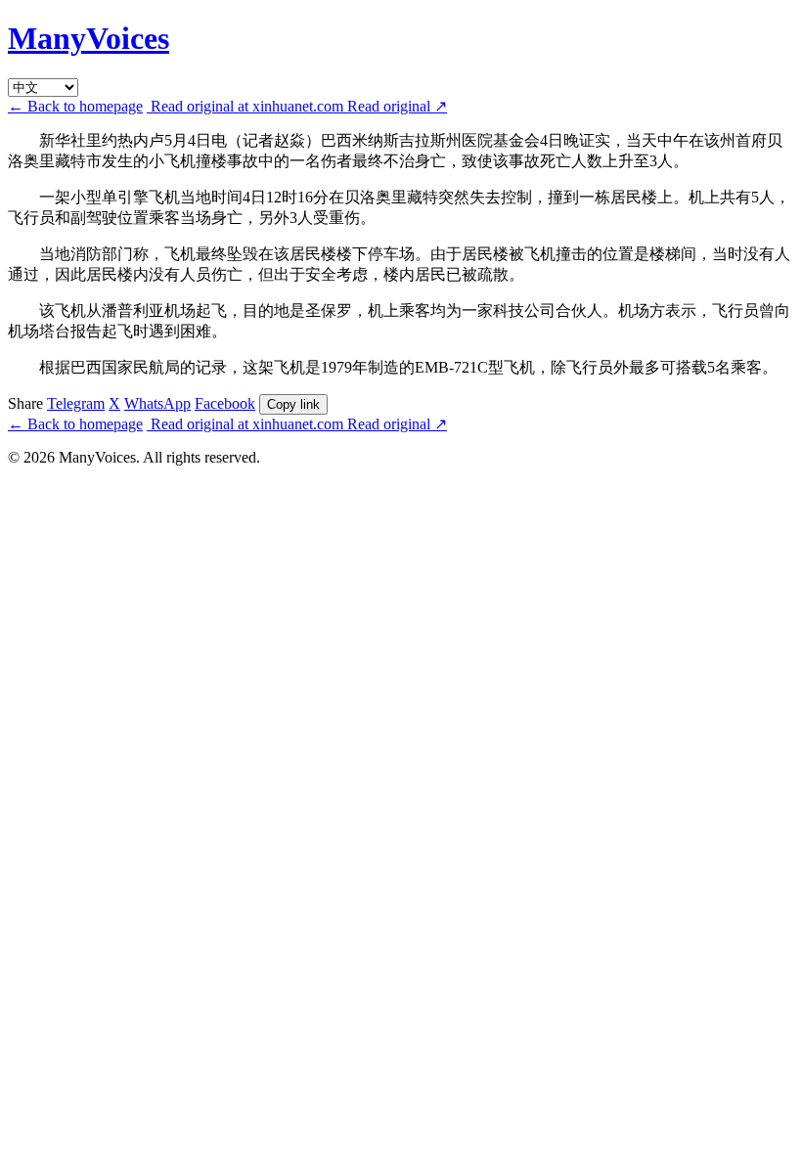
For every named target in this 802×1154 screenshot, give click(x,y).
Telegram (76, 403)
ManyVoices (88, 38)
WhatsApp (157, 403)
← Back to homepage (75, 106)
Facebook (225, 403)
